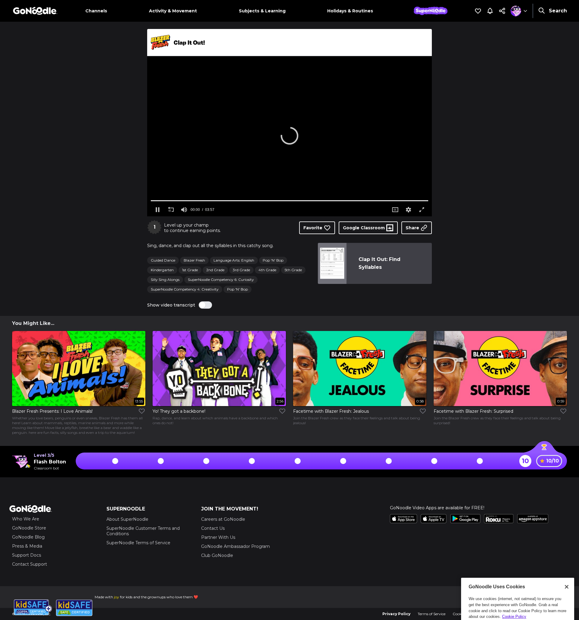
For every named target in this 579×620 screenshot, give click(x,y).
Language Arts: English (234, 260)
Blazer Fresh (194, 260)
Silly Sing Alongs (165, 279)
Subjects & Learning (262, 11)
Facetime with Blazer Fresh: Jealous (331, 411)
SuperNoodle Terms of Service (138, 542)
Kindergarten (162, 270)
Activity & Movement (173, 11)
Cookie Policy (514, 583)
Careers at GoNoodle (223, 519)
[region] (517, 580)
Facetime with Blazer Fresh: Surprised (473, 411)
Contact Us (213, 528)
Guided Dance (163, 260)
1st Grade (190, 270)
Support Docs (26, 555)
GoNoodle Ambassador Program (235, 546)
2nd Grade (215, 270)
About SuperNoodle (127, 519)
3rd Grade (241, 270)
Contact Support (29, 564)
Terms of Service (431, 614)
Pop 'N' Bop (273, 260)
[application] (289, 136)
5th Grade (293, 270)
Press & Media (27, 546)
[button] (289, 135)
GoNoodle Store (29, 528)
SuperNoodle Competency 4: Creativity (185, 289)
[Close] (566, 554)
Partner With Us (218, 537)
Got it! (517, 596)
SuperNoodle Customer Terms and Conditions (143, 531)
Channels (96, 11)
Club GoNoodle (217, 555)
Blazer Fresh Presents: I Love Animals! (52, 411)
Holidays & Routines (350, 11)
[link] (332, 263)
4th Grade (267, 270)
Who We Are (25, 519)
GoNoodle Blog (28, 537)
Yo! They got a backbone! (179, 411)
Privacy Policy (396, 614)
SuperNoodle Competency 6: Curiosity (221, 279)
